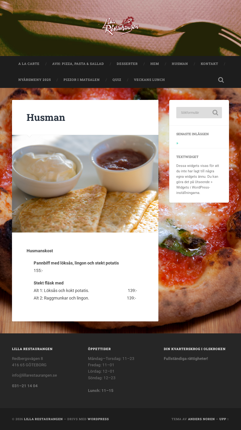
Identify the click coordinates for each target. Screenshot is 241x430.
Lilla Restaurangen (43, 419)
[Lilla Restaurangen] (120, 27)
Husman (180, 64)
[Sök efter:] (199, 112)
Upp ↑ (224, 419)
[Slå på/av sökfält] (221, 80)
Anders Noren (201, 419)
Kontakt (209, 64)
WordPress (98, 419)
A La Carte (29, 64)
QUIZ (116, 80)
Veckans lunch (151, 80)
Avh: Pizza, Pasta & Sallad (78, 64)
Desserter (127, 64)
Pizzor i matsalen (82, 80)
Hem (154, 64)
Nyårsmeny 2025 (34, 80)
